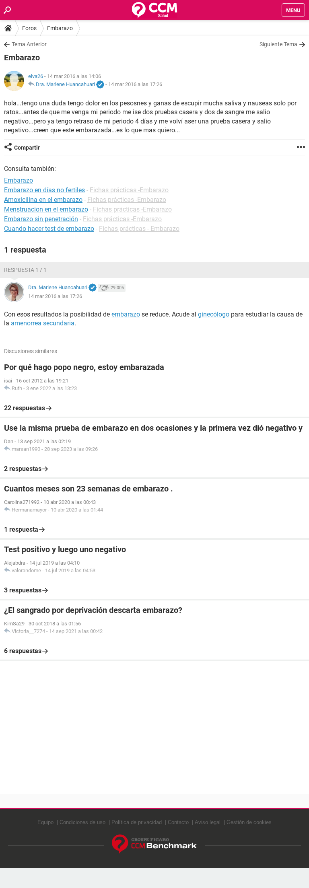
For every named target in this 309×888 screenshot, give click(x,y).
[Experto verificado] (100, 84)
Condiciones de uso (82, 822)
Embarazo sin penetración (41, 219)
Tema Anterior (29, 44)
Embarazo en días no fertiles (44, 190)
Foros (29, 28)
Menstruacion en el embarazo (46, 209)
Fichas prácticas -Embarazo (129, 190)
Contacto (178, 822)
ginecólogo (213, 314)
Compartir (27, 147)
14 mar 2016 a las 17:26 (135, 84)
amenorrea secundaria (42, 323)
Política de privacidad (136, 822)
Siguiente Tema (278, 44)
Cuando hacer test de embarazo (49, 228)
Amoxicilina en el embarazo (43, 200)
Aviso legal (207, 822)
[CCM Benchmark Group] (154, 844)
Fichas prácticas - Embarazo (139, 228)
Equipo (45, 822)
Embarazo (60, 28)
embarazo (125, 314)
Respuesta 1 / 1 (25, 270)
